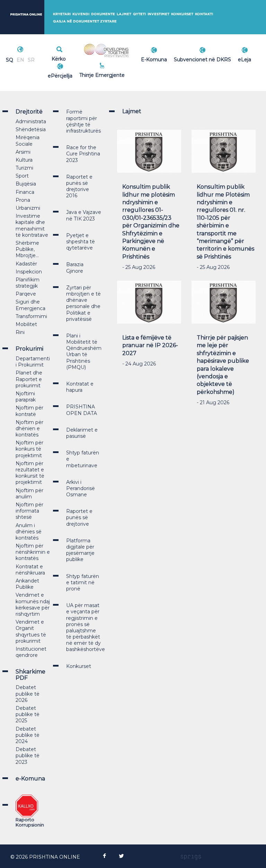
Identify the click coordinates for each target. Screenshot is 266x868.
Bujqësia (26, 184)
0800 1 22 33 (117, 66)
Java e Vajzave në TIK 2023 (83, 215)
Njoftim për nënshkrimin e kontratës (33, 552)
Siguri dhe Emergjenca (30, 305)
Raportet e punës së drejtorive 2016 (79, 186)
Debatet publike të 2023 (27, 755)
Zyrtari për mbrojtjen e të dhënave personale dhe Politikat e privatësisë (83, 303)
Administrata (31, 121)
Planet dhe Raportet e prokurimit (29, 379)
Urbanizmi (28, 208)
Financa (25, 192)
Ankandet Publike (27, 584)
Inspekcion (29, 272)
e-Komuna (30, 778)
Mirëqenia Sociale (27, 140)
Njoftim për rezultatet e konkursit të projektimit (30, 473)
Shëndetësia (31, 129)
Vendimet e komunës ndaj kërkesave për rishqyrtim (33, 604)
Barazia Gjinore (74, 267)
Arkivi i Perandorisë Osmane (80, 488)
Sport (22, 176)
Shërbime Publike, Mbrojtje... (27, 249)
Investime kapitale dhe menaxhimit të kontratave (32, 225)
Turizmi (24, 168)
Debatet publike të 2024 (27, 735)
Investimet (158, 14)
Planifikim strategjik (27, 283)
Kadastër (26, 264)
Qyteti (139, 14)
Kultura (24, 160)
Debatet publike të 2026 (27, 693)
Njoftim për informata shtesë (29, 510)
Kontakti (204, 14)
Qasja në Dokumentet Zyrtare (85, 21)
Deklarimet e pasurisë (82, 433)
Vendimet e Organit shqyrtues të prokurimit (31, 631)
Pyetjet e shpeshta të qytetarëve (80, 241)
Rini (20, 332)
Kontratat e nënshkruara (30, 569)
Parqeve (26, 294)
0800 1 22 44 (117, 74)
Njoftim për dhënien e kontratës (29, 428)
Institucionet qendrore (31, 652)
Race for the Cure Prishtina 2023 (83, 153)
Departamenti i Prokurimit (33, 361)
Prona (23, 200)
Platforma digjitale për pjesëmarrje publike (80, 550)
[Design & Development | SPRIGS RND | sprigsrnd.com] (191, 857)
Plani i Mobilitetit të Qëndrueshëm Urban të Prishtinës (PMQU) (83, 351)
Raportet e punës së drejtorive (79, 517)
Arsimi (23, 152)
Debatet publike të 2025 (27, 714)
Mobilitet (26, 324)
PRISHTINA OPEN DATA (81, 410)
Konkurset (182, 14)
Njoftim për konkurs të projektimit (29, 449)
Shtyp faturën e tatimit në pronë (82, 582)
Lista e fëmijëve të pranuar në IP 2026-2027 (150, 345)
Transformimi (31, 316)
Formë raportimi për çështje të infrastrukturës (83, 121)
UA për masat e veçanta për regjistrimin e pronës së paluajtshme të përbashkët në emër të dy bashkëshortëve (85, 627)
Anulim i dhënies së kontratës (29, 531)
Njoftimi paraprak (26, 396)
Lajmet (124, 14)
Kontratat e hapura (80, 387)
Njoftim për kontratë (29, 411)
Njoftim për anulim (29, 493)
